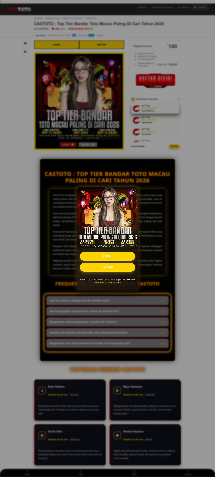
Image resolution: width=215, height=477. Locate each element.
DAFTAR (107, 267)
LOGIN (107, 256)
